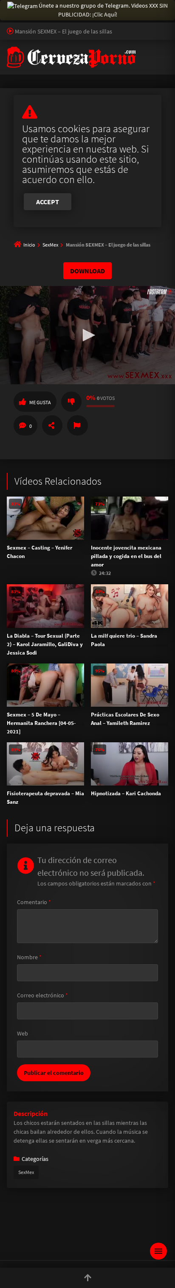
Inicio (29, 245)
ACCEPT (47, 201)
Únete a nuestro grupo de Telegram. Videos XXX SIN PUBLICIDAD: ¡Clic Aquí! (103, 10)
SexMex (50, 245)
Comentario (34, 902)
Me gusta (40, 402)
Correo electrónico (42, 995)
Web (22, 1033)
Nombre (29, 957)
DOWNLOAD (87, 270)
